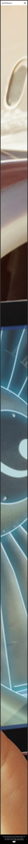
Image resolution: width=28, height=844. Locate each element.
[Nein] (26, 839)
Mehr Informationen (19, 839)
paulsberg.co (7, 3)
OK (14, 841)
